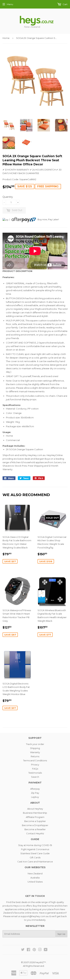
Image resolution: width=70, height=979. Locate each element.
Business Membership (35, 812)
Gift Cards (35, 857)
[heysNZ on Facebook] (28, 950)
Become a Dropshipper (35, 825)
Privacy (35, 764)
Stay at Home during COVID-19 (35, 845)
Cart (64, 4)
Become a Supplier (35, 821)
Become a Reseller (35, 829)
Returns (35, 756)
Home (6, 38)
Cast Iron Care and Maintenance (35, 861)
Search (35, 776)
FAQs (35, 768)
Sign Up (61, 934)
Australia (35, 877)
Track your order (35, 744)
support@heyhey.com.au (35, 916)
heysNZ (39, 962)
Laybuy (35, 797)
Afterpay (35, 788)
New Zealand (35, 873)
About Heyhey (35, 808)
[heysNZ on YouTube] (45, 950)
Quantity (8, 196)
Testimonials (35, 772)
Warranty (35, 752)
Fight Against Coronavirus (35, 849)
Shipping (35, 748)
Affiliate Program (35, 817)
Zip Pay (35, 792)
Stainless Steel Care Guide (35, 853)
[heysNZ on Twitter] (22, 950)
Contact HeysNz (35, 833)
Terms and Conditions (35, 760)
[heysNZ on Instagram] (40, 950)
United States (35, 881)
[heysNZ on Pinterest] (34, 950)
